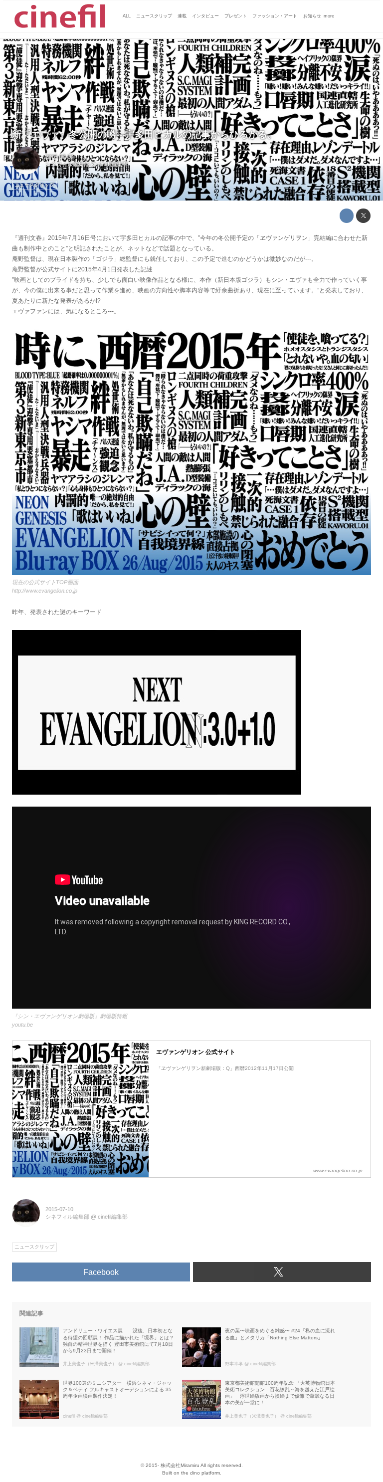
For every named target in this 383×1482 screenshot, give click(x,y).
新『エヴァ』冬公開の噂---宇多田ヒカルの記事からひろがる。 (144, 134)
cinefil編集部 (113, 164)
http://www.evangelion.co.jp (44, 591)
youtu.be (22, 1025)
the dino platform (200, 1473)
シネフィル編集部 (67, 164)
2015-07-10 (59, 157)
